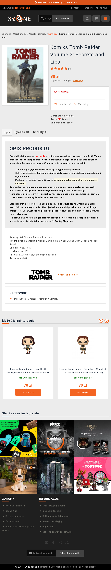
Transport (87, 8)
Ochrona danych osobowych (57, 532)
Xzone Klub (101, 8)
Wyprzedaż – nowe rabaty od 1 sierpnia (57, 2)
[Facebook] (53, 542)
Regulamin (48, 526)
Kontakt (75, 8)
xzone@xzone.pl (19, 8)
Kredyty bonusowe (15, 516)
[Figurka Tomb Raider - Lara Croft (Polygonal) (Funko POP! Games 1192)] (28, 344)
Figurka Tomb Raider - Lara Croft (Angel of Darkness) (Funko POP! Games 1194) (83, 371)
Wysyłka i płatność (15, 506)
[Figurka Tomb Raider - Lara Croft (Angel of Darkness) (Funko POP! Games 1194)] (83, 344)
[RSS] (67, 542)
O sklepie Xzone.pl (52, 511)
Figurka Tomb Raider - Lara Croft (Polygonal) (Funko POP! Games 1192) (28, 371)
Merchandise (21, 299)
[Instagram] (60, 542)
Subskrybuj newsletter (70, 553)
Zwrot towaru (12, 521)
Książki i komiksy (38, 299)
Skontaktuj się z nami (53, 506)
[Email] (47, 542)
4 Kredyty (78, 80)
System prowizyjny (52, 521)
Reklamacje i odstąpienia (55, 516)
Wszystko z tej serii (68, 275)
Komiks (70, 116)
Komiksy (54, 299)
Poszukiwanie (62, 18)
